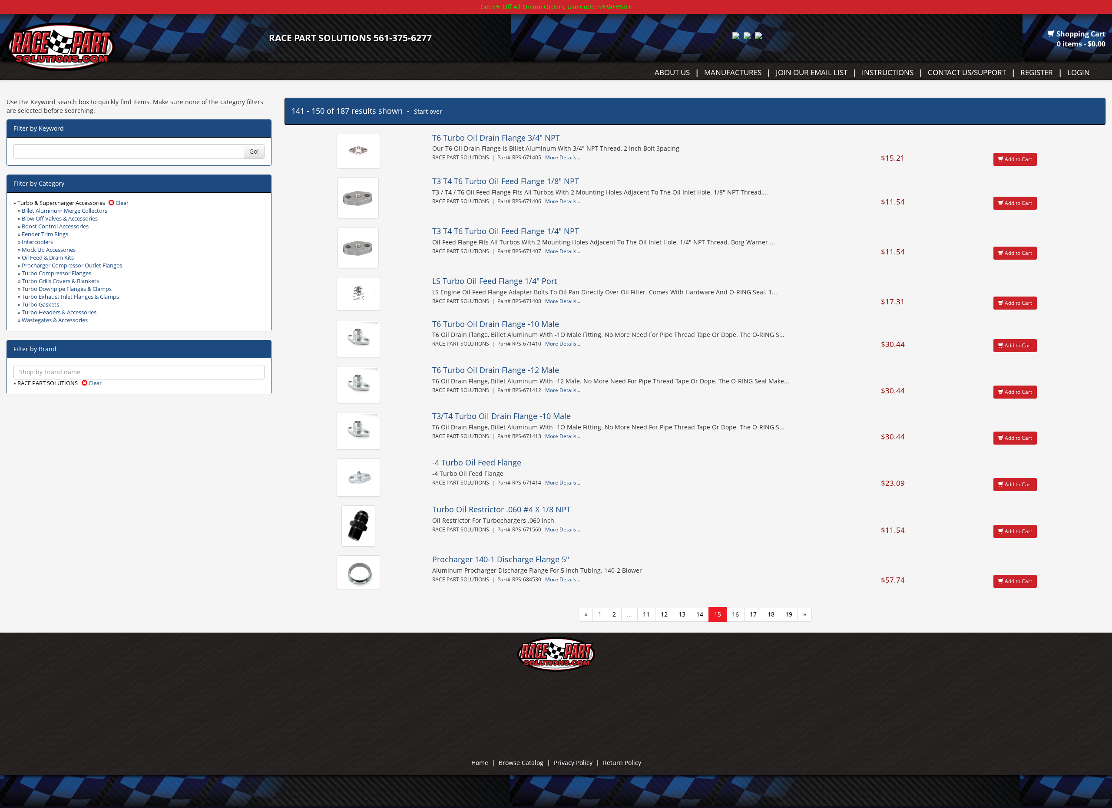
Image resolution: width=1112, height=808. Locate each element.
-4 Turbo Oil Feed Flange (476, 462)
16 (735, 614)
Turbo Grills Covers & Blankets (60, 281)
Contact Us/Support (967, 72)
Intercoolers (37, 242)
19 (788, 614)
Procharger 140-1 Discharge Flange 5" (500, 559)
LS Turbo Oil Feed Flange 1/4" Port (494, 281)
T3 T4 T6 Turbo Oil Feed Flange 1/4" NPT (505, 231)
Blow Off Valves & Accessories (60, 218)
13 (681, 614)
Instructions (887, 72)
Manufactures (732, 72)
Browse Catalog (521, 763)
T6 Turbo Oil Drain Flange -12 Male (495, 370)
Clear (121, 203)
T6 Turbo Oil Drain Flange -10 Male (495, 324)
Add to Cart (1017, 159)
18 (771, 614)
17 (753, 614)
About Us (672, 72)
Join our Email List (811, 72)
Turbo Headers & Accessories (59, 312)
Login (1078, 72)
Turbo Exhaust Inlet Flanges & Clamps (70, 296)
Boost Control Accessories (55, 226)
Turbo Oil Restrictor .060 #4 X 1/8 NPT (501, 509)
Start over (428, 111)
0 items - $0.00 (1081, 44)
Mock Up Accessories (49, 250)
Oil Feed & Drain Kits (48, 257)
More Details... (562, 157)
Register (1036, 72)
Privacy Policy (573, 763)
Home (479, 763)
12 (664, 614)
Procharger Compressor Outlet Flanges (72, 265)
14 (699, 614)
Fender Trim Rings (45, 234)
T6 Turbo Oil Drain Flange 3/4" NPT (496, 137)
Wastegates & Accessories (55, 320)
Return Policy (622, 763)
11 (646, 614)
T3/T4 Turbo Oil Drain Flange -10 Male (501, 416)
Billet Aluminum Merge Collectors (64, 210)
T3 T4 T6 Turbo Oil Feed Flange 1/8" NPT (505, 181)
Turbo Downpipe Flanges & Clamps (67, 289)
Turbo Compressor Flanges (56, 273)
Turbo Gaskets (40, 304)
